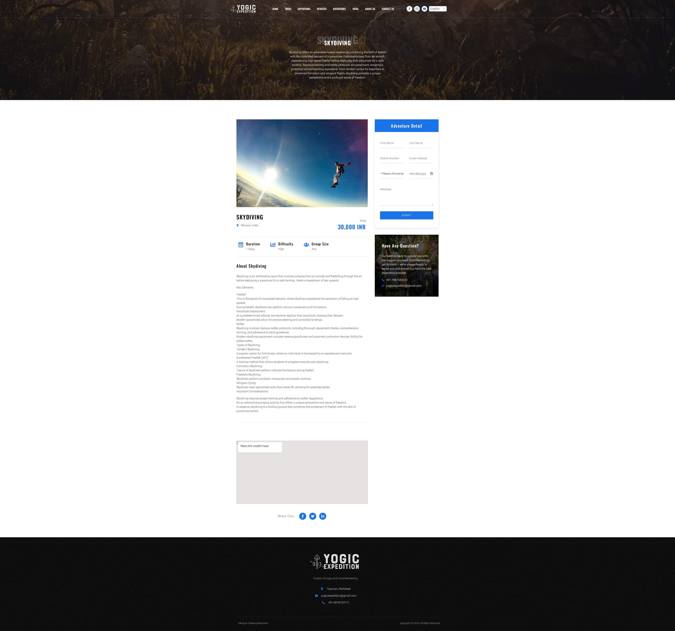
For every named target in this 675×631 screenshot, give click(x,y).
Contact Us (388, 9)
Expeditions (304, 9)
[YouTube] (424, 9)
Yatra (355, 9)
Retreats (321, 9)
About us (370, 9)
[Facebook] (409, 9)
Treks (288, 9)
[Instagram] (417, 9)
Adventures (339, 9)
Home (275, 9)
